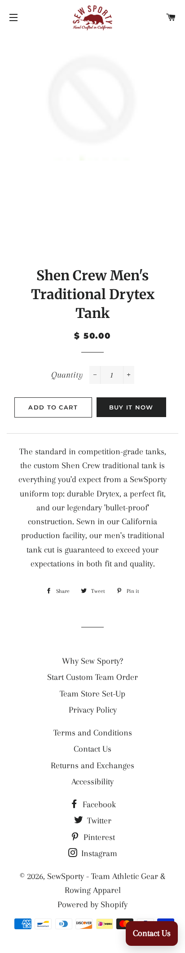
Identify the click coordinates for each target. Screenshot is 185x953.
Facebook (98, 804)
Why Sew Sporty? (92, 661)
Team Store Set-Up (92, 694)
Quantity (67, 375)
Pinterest (98, 837)
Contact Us (92, 749)
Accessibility (92, 782)
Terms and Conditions (92, 733)
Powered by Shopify (92, 904)
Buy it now (131, 407)
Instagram (98, 853)
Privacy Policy (93, 710)
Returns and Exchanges (92, 765)
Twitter (98, 821)
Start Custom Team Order (92, 677)
